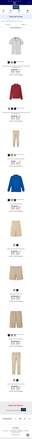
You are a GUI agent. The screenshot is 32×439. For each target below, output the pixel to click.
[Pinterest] (29, 419)
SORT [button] (23, 24)
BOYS (14, 3)
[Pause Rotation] (29, 2)
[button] (19, 11)
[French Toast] (16, 7)
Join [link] (23, 409)
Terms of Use (5, 430)
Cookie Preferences (15, 432)
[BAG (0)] (28, 10)
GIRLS (14, 2)
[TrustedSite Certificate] (16, 428)
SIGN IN (19, 12)
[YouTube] (20, 419)
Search (11, 12)
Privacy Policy (13, 430)
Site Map (26, 430)
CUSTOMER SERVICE (7, 418)
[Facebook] (15, 419)
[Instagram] (24, 419)
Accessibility (20, 430)
